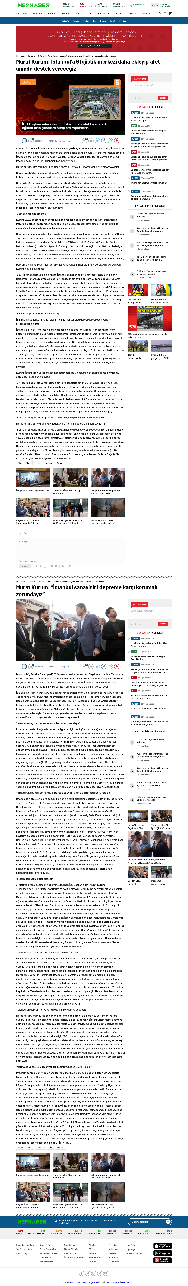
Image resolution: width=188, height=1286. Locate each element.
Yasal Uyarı (125, 1282)
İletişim (72, 1282)
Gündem (51, 13)
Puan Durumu (94, 1232)
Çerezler (94, 1282)
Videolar (118, 13)
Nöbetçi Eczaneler (49, 1253)
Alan (28, 463)
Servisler (37, 13)
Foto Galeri (103, 13)
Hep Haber (20, 56)
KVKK (101, 1282)
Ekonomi (66, 13)
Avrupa (76, 21)
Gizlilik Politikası (83, 1282)
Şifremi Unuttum (134, 1253)
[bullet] (56, 566)
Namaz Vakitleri (36, 1232)
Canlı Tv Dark (46, 1245)
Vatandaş (60, 1147)
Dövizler (92, 1249)
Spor (78, 13)
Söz (50, 1147)
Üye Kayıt (131, 1249)
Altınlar (92, 1245)
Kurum (59, 463)
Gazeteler (147, 13)
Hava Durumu (75, 1232)
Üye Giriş (131, 1245)
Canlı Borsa (69, 1245)
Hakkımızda (63, 1282)
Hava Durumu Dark (25, 1245)
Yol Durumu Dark (24, 1249)
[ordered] (52, 566)
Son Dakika (21, 13)
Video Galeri (114, 1249)
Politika (122, 21)
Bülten (86, 21)
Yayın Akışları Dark (49, 1249)
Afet (20, 463)
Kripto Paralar (164, 1232)
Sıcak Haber (114, 1261)
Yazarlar (132, 13)
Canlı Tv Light (22, 1253)
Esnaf (20, 1147)
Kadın (89, 13)
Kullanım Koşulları (112, 1282)
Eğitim (103, 21)
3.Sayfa (65, 21)
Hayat (112, 21)
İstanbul (49, 463)
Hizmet (30, 1147)
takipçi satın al (47, 1261)
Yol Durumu (144, 1232)
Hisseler (111, 1232)
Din (94, 21)
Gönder (25, 566)
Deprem (37, 463)
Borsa (19, 1232)
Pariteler (127, 1232)
